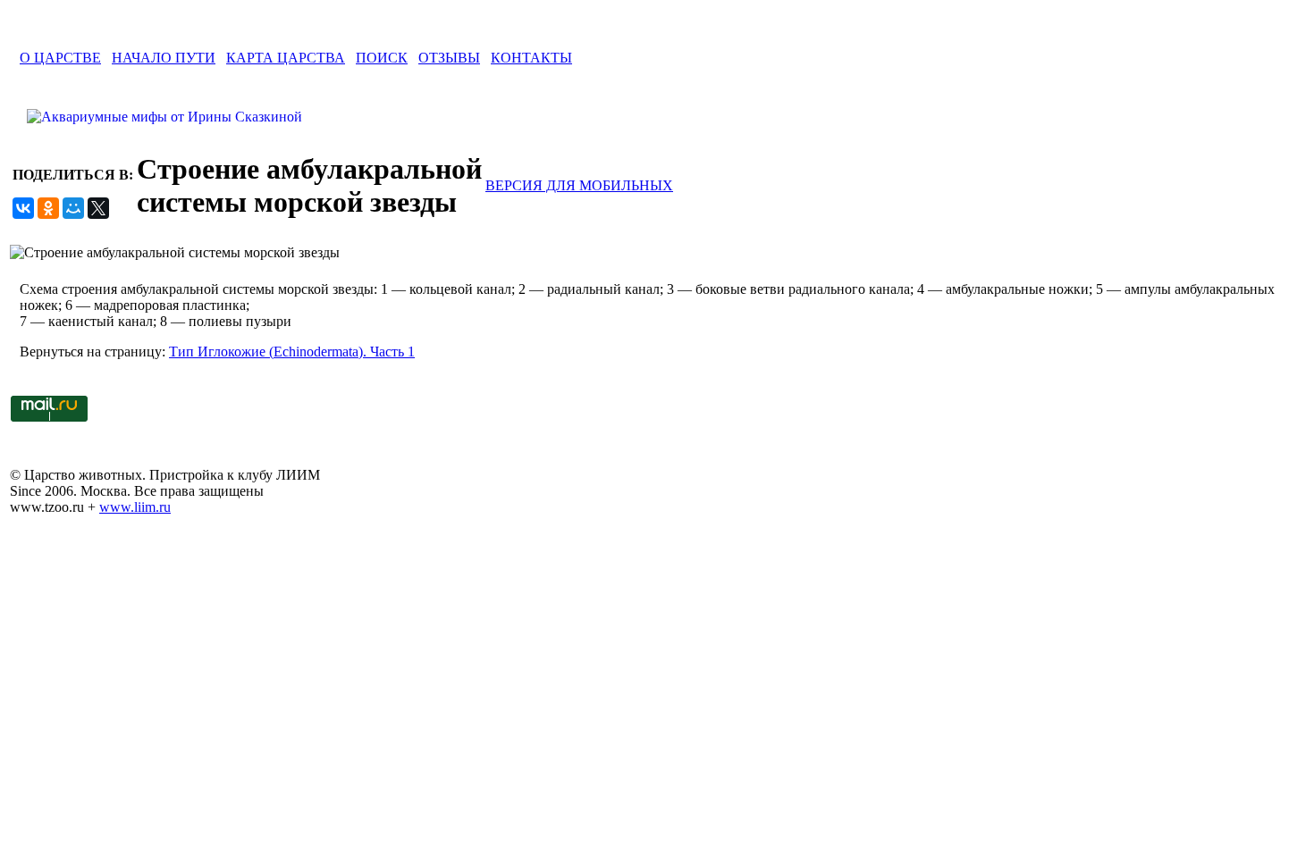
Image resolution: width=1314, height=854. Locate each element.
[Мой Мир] (73, 208)
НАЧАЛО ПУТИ (163, 57)
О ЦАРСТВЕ (60, 57)
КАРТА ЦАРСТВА (285, 57)
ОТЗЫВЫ (449, 57)
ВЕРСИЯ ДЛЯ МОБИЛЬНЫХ (579, 185)
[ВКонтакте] (23, 208)
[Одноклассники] (48, 208)
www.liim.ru (135, 507)
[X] (98, 208)
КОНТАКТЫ (531, 57)
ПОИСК (382, 57)
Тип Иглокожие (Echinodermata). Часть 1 (292, 351)
